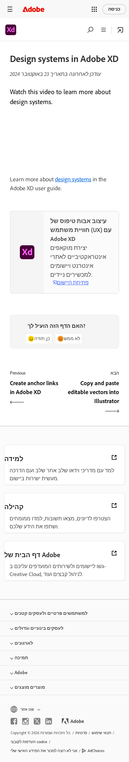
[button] (94, 9)
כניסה (114, 9)
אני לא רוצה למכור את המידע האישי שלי (44, 750)
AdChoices (96, 750)
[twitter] (37, 721)
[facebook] (14, 721)
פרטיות (81, 733)
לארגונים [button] (24, 643)
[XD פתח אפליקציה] (120, 30)
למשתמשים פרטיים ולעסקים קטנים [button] (51, 613)
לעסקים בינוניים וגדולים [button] (39, 628)
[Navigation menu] (10, 9)
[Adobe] (33, 9)
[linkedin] (48, 721)
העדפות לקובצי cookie (29, 741)
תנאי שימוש (101, 733)
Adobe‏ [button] (21, 672)
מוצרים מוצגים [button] (30, 687)
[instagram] (25, 721)
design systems (73, 179)
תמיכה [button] (21, 658)
